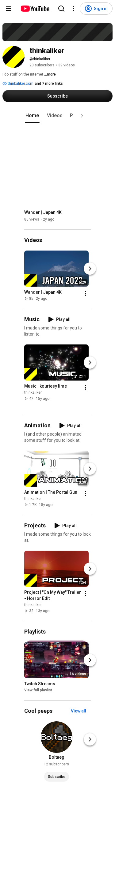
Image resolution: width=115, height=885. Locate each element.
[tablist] (57, 115)
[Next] (90, 268)
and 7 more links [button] (49, 83)
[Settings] (73, 8)
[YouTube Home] (35, 8)
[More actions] (85, 293)
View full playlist (38, 690)
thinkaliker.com (20, 83)
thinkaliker (33, 392)
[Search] (61, 8)
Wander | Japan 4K (43, 212)
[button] (82, 115)
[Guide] (8, 8)
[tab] (32, 115)
